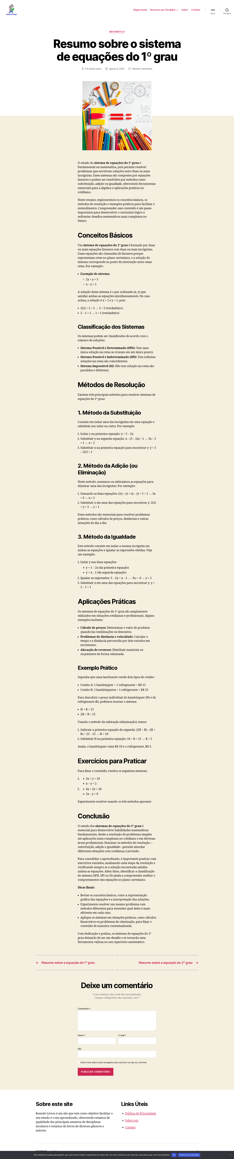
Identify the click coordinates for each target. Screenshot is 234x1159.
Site (79, 1048)
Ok (174, 1155)
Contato (195, 9)
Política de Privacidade (140, 1113)
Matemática (117, 32)
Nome (81, 1035)
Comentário (84, 1009)
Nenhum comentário (142, 68)
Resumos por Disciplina (162, 9)
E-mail (122, 1035)
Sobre (184, 9)
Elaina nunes (95, 68)
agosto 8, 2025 (116, 68)
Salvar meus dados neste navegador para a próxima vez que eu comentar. (113, 1062)
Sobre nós (131, 1120)
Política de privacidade (189, 1155)
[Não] (230, 1155)
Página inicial (140, 9)
